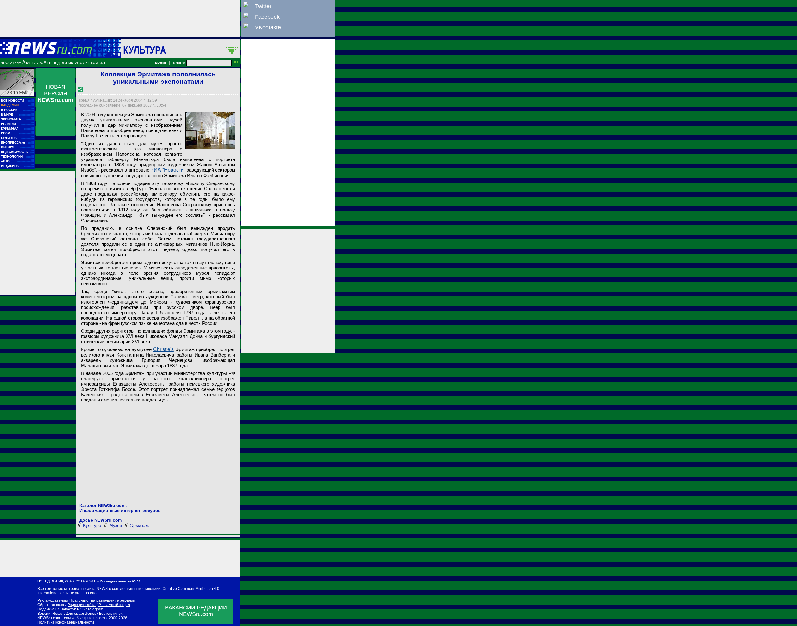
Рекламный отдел (114, 605)
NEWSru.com (11, 63)
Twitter (263, 6)
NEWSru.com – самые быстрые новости (72, 618)
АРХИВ (161, 63)
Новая (58, 613)
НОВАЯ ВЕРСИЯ (55, 93)
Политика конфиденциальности (65, 622)
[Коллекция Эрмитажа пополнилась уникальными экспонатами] (210, 130)
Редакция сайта (82, 605)
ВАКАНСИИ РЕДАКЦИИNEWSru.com (196, 611)
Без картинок (110, 613)
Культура (144, 50)
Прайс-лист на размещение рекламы (102, 600)
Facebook (267, 17)
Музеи (115, 525)
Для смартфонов (81, 613)
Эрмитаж (139, 525)
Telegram (95, 609)
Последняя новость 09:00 (120, 581)
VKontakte (268, 27)
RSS (81, 609)
